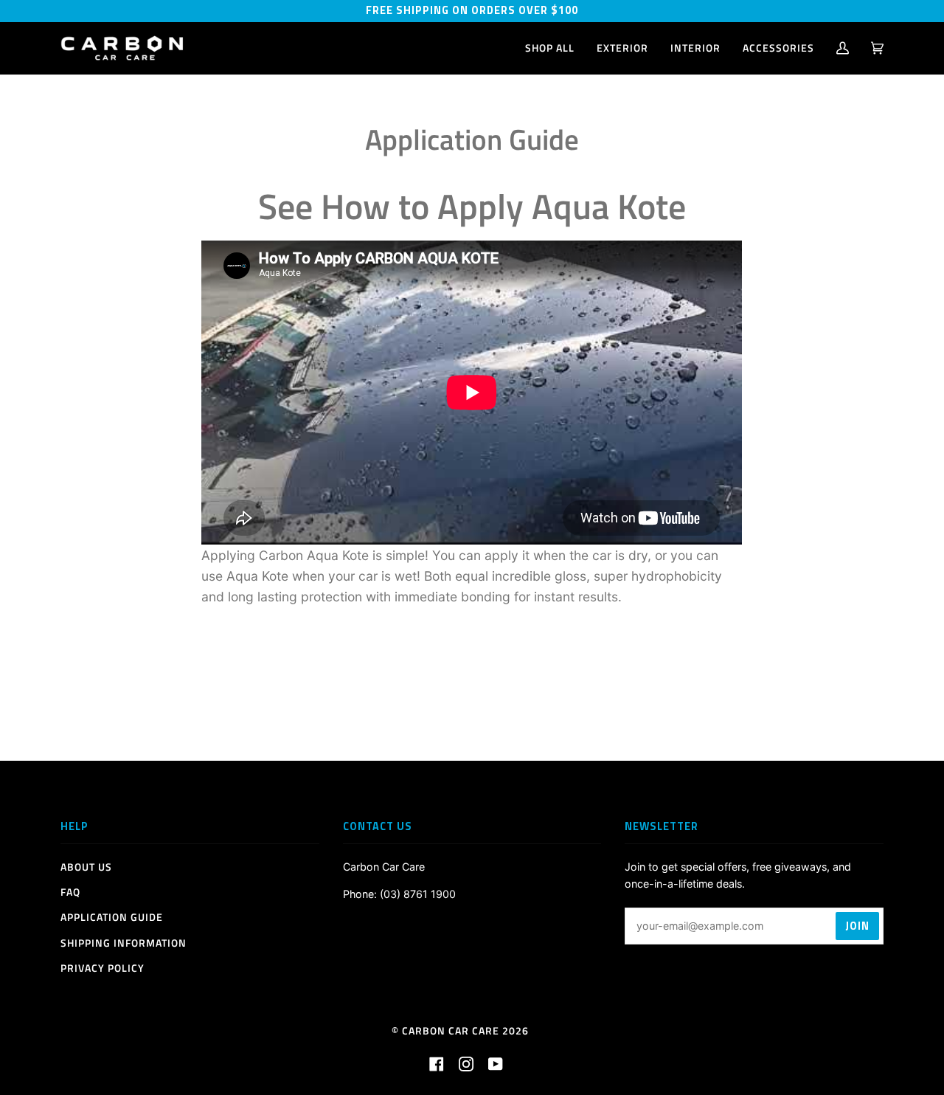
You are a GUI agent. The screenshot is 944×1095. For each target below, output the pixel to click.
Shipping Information (123, 943)
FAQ (70, 892)
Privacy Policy (102, 968)
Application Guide (111, 917)
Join (857, 926)
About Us (86, 867)
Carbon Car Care (450, 1031)
